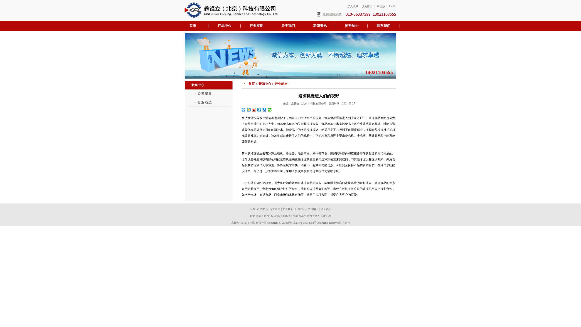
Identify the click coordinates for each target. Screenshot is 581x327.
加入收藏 (352, 6)
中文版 (381, 6)
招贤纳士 (313, 209)
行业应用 (275, 209)
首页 (252, 209)
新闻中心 (300, 209)
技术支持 (344, 222)
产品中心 (262, 209)
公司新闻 (205, 93)
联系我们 (325, 209)
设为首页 (367, 6)
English (393, 6)
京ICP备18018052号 (305, 222)
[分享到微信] (270, 109)
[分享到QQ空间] (249, 109)
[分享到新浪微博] (254, 109)
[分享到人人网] (264, 109)
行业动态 (205, 102)
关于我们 (287, 209)
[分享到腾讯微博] (259, 109)
